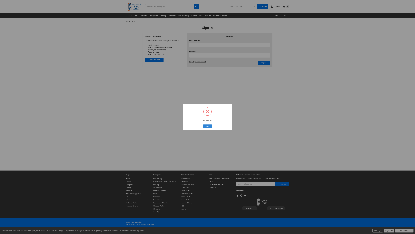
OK (207, 126)
